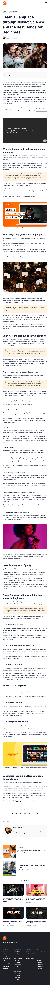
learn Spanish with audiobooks (20, 635)
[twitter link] (3, 942)
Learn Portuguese (18, 958)
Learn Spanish (17, 956)
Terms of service (6, 958)
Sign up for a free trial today (15, 227)
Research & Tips (13, 11)
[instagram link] (7, 942)
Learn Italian (17, 951)
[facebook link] (5, 942)
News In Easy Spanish (31, 954)
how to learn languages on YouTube (12, 365)
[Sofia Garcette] (8, 830)
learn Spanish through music (11, 94)
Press (4, 960)
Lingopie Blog (6, 966)
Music (5, 11)
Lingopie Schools (30, 958)
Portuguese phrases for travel (28, 734)
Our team (5, 951)
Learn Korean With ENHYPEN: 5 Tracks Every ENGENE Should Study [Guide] (13, 899)
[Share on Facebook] (12, 813)
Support (39, 960)
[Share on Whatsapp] (25, 813)
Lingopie (18, 801)
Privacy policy (6, 956)
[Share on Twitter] (16, 813)
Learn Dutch (17, 979)
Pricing (4, 954)
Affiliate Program (41, 958)
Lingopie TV (28, 951)
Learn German (17, 962)
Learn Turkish (17, 973)
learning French (25, 656)
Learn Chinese (17, 971)
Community (5, 968)
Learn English (17, 954)
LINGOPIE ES (40, 962)
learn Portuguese (31, 732)
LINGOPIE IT (40, 971)
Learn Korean (17, 969)
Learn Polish (17, 975)
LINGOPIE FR (40, 964)
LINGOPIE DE (40, 969)
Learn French (17, 960)
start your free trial (15, 767)
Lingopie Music (29, 956)
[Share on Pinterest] (21, 813)
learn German (13, 696)
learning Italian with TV (8, 679)
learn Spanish (30, 637)
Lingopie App (40, 954)
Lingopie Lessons (41, 951)
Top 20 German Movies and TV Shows (36, 696)
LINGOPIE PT (40, 966)
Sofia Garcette (9, 37)
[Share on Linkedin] (29, 813)
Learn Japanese (18, 966)
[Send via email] (33, 813)
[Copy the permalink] (37, 813)
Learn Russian (17, 964)
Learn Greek (17, 977)
